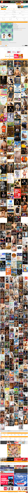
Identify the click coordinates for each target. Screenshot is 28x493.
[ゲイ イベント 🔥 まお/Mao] (21, 341)
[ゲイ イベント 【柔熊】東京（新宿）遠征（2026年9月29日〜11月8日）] (25, 394)
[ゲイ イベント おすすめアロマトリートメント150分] (21, 334)
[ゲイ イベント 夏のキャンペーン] (3, 70)
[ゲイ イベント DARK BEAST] (7, 365)
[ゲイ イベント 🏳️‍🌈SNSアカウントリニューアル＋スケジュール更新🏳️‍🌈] (24, 79)
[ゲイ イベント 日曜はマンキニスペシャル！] (17, 63)
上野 (7, 434)
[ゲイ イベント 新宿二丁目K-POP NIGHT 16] (11, 323)
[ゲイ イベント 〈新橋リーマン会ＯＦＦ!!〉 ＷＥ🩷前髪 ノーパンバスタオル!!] (7, 305)
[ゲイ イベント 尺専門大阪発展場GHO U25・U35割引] (19, 229)
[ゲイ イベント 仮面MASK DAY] (21, 408)
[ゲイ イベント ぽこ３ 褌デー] (2, 357)
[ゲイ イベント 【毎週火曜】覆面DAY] (21, 344)
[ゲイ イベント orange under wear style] (24, 159)
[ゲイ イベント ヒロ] (25, 283)
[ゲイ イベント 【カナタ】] (2, 306)
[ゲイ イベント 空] (16, 335)
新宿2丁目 (26, 434)
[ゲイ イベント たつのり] (16, 323)
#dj (13, 42)
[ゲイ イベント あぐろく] (25, 278)
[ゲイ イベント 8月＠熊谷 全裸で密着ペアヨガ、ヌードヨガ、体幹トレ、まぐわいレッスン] (25, 371)
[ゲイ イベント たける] (16, 366)
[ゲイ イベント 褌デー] (11, 379)
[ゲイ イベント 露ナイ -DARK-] (25, 389)
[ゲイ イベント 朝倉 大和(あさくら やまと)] (25, 380)
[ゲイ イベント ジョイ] (17, 121)
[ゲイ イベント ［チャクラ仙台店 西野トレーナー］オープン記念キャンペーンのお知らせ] (3, 127)
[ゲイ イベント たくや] (25, 348)
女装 (14, 438)
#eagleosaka (6, 42)
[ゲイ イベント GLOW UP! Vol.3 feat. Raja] (16, 360)
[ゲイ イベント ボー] (10, 187)
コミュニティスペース (21, 438)
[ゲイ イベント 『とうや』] (19, 235)
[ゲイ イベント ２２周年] (25, 268)
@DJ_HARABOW (6, 41)
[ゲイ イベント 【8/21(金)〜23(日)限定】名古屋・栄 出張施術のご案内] (10, 103)
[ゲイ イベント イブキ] (11, 292)
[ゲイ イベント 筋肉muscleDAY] (3, 234)
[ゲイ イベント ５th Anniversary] (3, 256)
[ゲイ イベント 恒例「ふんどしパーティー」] (7, 298)
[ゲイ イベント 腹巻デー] (10, 117)
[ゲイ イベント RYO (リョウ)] (24, 198)
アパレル (6, 438)
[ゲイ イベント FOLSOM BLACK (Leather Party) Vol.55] (16, 384)
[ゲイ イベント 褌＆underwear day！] (17, 97)
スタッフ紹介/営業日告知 (13, 16)
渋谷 (18, 434)
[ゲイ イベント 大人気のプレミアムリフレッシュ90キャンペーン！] (10, 197)
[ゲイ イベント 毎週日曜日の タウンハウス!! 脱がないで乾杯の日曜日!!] (17, 193)
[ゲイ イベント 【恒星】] (11, 416)
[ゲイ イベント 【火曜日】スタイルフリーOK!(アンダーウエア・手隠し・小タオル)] (21, 422)
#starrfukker (15, 42)
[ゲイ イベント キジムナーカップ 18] (19, 264)
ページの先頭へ (24, 491)
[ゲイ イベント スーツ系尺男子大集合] (21, 356)
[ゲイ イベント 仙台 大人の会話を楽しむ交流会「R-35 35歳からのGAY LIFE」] (14, 256)
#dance (11, 42)
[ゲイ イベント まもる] (7, 410)
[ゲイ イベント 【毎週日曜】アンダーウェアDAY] (24, 214)
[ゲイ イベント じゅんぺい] (3, 226)
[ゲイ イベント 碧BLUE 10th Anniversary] (17, 136)
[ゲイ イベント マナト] (2, 364)
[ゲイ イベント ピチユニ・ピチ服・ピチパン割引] (11, 285)
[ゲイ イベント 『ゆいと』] (17, 106)
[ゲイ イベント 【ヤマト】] (25, 417)
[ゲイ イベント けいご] (2, 426)
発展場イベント (20, 13)
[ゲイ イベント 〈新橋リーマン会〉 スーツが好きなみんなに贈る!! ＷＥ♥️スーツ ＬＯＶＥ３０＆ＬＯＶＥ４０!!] (7, 378)
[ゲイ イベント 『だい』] (2, 395)
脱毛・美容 (4, 19)
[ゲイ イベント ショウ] (25, 297)
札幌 (1, 434)
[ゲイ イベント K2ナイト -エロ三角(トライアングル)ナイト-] (21, 383)
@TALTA (9, 41)
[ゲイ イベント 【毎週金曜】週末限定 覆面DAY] (21, 322)
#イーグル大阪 (8, 42)
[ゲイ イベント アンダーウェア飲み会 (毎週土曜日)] (17, 80)
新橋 (14, 434)
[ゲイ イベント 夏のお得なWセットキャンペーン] (3, 177)
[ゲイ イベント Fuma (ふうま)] (3, 194)
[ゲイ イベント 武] (17, 128)
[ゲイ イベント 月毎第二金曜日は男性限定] (16, 354)
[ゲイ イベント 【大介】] (21, 310)
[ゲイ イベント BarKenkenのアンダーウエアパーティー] (11, 317)
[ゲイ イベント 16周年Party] (8, 264)
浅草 (11, 434)
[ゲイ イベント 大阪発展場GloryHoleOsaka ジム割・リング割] (25, 403)
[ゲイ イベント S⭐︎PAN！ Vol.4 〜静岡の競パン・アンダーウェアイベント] (2, 407)
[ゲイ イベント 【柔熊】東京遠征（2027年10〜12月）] (21, 417)
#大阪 (2, 42)
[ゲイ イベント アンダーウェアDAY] (21, 386)
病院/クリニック (11, 438)
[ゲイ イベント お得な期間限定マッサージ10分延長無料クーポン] (10, 80)
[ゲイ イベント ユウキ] (7, 403)
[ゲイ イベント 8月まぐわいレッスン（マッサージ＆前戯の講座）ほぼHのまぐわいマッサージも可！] (3, 62)
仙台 (4, 434)
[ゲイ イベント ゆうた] (16, 285)
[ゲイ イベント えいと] (21, 380)
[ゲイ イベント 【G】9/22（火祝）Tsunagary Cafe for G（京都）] (21, 392)
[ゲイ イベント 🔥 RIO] (7, 317)
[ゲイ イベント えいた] (2, 331)
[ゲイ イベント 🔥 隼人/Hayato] (21, 316)
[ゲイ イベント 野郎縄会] (2, 420)
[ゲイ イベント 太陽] (10, 167)
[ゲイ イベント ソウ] (10, 63)
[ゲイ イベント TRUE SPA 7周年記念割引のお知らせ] (24, 135)
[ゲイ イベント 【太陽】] (2, 318)
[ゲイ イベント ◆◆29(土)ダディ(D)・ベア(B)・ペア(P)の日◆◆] (25, 334)
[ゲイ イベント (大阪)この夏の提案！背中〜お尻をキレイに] (10, 71)
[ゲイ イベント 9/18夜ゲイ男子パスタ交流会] (7, 292)
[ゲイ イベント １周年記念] (10, 96)
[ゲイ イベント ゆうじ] (21, 279)
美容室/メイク (2, 438)
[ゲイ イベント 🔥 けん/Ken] (19, 224)
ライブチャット (25, 438)
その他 (24, 19)
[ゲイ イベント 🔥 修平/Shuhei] (16, 310)
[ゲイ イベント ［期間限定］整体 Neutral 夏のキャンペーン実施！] (17, 210)
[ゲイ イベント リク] (16, 297)
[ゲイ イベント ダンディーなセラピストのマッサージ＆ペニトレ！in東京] (25, 234)
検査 (17, 19)
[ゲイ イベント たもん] (2, 279)
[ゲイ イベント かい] (24, 71)
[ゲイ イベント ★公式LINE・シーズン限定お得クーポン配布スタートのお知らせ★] (3, 92)
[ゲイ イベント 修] (25, 320)
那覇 (1, 435)
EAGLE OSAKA (3, 45)
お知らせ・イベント (23, 11)
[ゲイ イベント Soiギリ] (8, 233)
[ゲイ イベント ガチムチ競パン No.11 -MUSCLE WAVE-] (11, 373)
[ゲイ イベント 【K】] (2, 383)
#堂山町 (3, 42)
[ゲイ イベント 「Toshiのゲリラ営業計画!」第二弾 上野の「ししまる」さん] (16, 372)
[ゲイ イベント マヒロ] (10, 88)
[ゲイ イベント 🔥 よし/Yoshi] (21, 347)
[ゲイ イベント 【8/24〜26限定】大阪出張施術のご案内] (25, 224)
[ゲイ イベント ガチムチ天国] (3, 145)
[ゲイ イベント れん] (16, 409)
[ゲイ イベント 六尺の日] (21, 374)
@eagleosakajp (3, 41)
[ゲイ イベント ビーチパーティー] (14, 272)
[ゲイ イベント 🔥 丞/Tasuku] (21, 313)
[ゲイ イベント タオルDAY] (21, 319)
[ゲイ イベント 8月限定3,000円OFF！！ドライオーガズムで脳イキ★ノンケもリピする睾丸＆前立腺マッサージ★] (21, 398)
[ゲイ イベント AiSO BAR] (19, 247)
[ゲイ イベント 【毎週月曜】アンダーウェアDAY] (3, 240)
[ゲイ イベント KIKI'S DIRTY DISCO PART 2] (3, 117)
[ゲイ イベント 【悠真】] (2, 312)
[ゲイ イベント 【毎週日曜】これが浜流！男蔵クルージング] (3, 86)
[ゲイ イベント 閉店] (14, 264)
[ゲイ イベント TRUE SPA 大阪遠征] (24, 85)
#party (12, 42)
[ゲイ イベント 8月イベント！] (10, 210)
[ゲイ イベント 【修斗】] (11, 311)
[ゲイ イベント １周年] (19, 272)
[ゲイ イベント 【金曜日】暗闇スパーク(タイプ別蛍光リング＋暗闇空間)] (25, 311)
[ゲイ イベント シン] (25, 248)
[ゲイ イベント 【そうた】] (16, 378)
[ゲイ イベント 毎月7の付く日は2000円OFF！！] (21, 368)
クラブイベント (7, 13)
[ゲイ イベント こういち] (11, 348)
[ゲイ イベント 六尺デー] (11, 367)
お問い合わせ (20, 491)
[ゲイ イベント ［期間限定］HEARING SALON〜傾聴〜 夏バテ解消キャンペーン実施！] (17, 183)
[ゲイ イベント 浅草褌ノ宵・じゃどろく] (7, 351)
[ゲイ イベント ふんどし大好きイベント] (24, 63)
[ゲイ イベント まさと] (7, 338)
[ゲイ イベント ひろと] (11, 279)
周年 (4, 11)
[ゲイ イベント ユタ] (24, 101)
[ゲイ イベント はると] (16, 291)
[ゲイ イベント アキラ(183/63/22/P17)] (17, 166)
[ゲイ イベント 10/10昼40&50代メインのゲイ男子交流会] (7, 372)
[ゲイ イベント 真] (25, 357)
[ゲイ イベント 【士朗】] (7, 323)
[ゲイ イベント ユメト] (2, 401)
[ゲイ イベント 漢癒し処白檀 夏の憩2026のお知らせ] (3, 160)
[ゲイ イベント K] (2, 389)
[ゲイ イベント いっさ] (16, 279)
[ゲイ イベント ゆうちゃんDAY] (16, 341)
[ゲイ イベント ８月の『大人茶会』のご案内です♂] (8, 226)
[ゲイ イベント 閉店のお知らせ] (19, 256)
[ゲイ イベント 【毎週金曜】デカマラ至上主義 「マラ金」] (21, 389)
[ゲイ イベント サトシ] (25, 376)
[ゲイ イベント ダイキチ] (17, 114)
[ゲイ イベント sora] (14, 226)
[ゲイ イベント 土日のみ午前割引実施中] (21, 325)
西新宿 (22, 434)
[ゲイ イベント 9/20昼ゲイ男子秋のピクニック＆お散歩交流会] (7, 311)
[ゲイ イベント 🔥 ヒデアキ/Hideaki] (10, 217)
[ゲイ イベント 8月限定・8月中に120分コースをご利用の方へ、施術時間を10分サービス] (3, 100)
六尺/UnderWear (13, 11)
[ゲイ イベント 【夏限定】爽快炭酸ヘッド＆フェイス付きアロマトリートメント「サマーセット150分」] (21, 366)
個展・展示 (10, 19)
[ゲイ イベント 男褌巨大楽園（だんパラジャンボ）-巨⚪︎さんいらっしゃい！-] (16, 415)
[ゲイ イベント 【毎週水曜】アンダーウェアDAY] (21, 353)
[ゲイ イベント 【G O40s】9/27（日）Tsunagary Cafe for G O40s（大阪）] (21, 350)
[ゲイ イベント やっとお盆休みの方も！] (24, 190)
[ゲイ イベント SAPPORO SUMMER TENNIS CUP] (8, 256)
